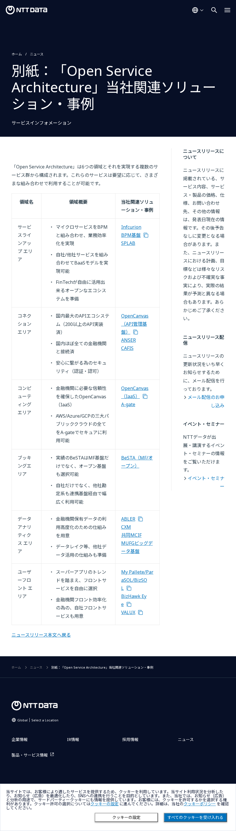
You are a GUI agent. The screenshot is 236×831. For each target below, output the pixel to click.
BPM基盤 (131, 235)
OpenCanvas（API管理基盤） (135, 324)
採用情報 (130, 739)
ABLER (128, 519)
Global (37, 720)
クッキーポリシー (200, 804)
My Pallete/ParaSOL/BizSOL (137, 580)
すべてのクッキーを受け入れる (195, 817)
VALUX (128, 612)
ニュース (36, 54)
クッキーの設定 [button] (104, 804)
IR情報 (73, 739)
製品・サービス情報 (30, 755)
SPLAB (128, 243)
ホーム (17, 54)
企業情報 (20, 739)
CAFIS (127, 348)
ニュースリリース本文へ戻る (41, 635)
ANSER (128, 340)
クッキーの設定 (126, 817)
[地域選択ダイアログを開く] (198, 10)
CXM (126, 527)
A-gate (128, 404)
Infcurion (131, 227)
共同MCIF (131, 535)
